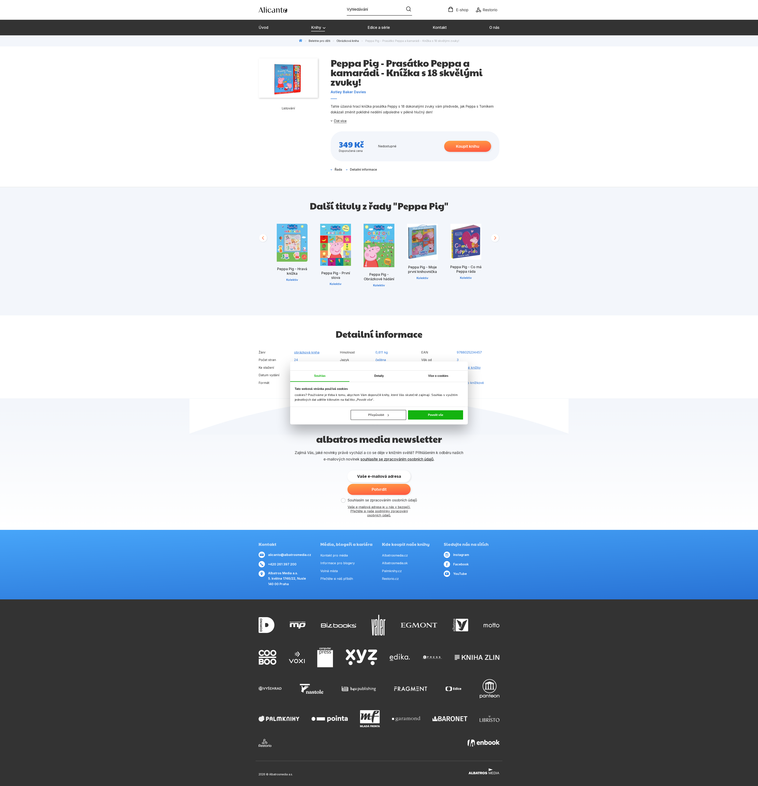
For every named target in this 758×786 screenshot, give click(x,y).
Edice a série (379, 27)
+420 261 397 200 (282, 564)
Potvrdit (379, 489)
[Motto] (491, 625)
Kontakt (440, 27)
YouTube (460, 574)
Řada (338, 169)
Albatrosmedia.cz (395, 555)
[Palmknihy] (279, 718)
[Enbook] (483, 743)
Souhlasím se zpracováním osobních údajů (382, 500)
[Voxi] (297, 657)
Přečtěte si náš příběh (336, 579)
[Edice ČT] (453, 688)
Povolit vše (435, 415)
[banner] (281, 10)
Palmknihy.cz (392, 571)
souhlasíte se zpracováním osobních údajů (396, 459)
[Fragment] (410, 688)
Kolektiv (292, 280)
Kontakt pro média (334, 555)
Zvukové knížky (469, 367)
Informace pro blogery (337, 563)
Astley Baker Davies (348, 92)
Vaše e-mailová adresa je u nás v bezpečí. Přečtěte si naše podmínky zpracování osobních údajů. (379, 511)
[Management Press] (297, 625)
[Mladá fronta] (370, 718)
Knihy (316, 27)
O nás (494, 27)
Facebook (461, 564)
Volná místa (329, 571)
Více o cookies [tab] (438, 375)
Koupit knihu (467, 146)
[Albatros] (460, 625)
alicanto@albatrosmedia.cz (289, 555)
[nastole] (311, 688)
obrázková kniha (306, 352)
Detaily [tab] (379, 375)
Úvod (263, 27)
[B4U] (359, 688)
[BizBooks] (338, 625)
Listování (288, 108)
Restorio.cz (390, 579)
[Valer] (378, 625)
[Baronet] (450, 718)
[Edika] (400, 657)
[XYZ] (361, 657)
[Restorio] (265, 743)
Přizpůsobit (376, 415)
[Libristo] (489, 718)
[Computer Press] (325, 657)
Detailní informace (363, 169)
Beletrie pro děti (319, 41)
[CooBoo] (267, 657)
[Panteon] (489, 688)
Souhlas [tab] (320, 375)
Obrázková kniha (348, 41)
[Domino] (266, 625)
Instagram (461, 555)
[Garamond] (406, 718)
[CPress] (432, 657)
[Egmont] (419, 625)
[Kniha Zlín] (477, 657)
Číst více (340, 121)
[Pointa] (330, 718)
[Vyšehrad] (270, 688)
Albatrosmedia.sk (395, 563)
